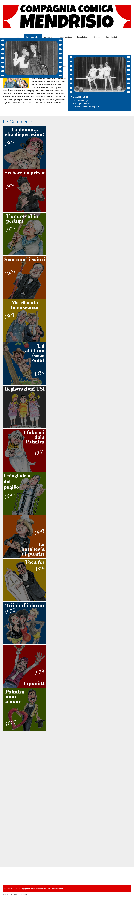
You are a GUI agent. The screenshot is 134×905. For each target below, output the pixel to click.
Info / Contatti (111, 37)
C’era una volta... (33, 37)
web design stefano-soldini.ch (15, 896)
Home (18, 37)
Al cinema (48, 37)
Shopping (98, 37)
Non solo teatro (82, 37)
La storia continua (64, 37)
